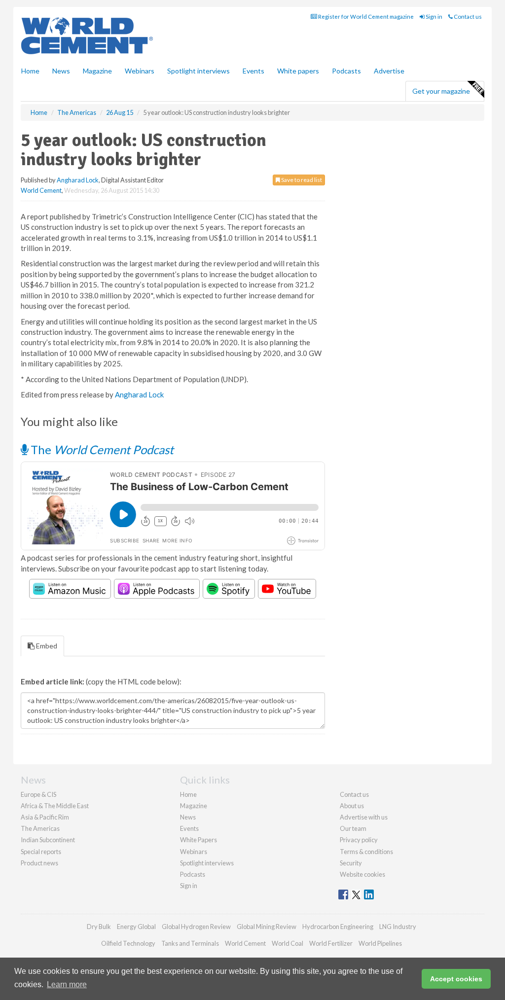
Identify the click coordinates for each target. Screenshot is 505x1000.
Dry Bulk (99, 926)
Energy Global (136, 926)
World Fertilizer (331, 943)
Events (253, 71)
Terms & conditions (366, 852)
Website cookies (362, 874)
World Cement (41, 190)
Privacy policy (359, 840)
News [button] (61, 71)
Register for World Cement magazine (365, 16)
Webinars (139, 71)
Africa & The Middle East (55, 806)
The (101, 449)
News (188, 817)
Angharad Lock (78, 180)
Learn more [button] (67, 984)
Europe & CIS (38, 794)
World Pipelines (380, 943)
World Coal (287, 943)
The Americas (40, 828)
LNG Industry (397, 926)
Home (30, 71)
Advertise (389, 71)
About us (352, 806)
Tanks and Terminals (190, 943)
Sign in (433, 16)
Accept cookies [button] (456, 979)
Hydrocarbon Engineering (337, 926)
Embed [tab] (46, 646)
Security (351, 863)
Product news (39, 863)
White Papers (198, 840)
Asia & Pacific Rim (45, 817)
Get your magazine (441, 91)
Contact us (467, 16)
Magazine (97, 71)
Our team (353, 828)
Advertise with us (364, 817)
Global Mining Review (266, 926)
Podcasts (346, 71)
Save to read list (301, 179)
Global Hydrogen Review (196, 926)
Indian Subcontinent (48, 840)
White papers (298, 71)
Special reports (41, 852)
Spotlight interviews (198, 71)
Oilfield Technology (128, 943)
